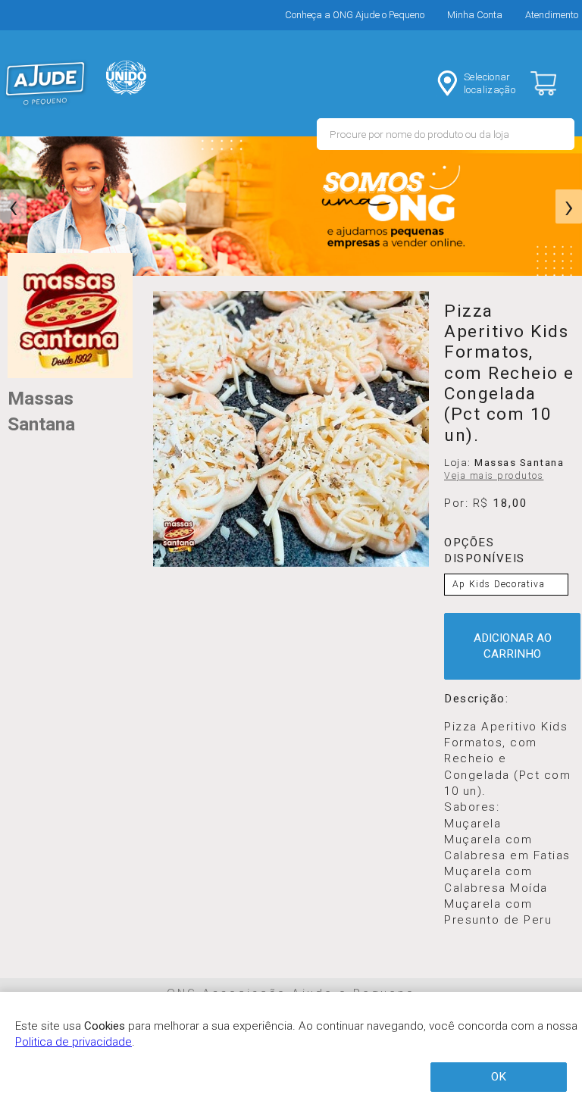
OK (498, 1077)
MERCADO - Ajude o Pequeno (45, 83)
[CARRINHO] (556, 83)
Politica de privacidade (73, 1042)
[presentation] (13, 206)
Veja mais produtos (493, 476)
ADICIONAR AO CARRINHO (513, 646)
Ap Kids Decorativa (498, 584)
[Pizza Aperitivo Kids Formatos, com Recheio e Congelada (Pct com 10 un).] (291, 429)
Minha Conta (474, 14)
